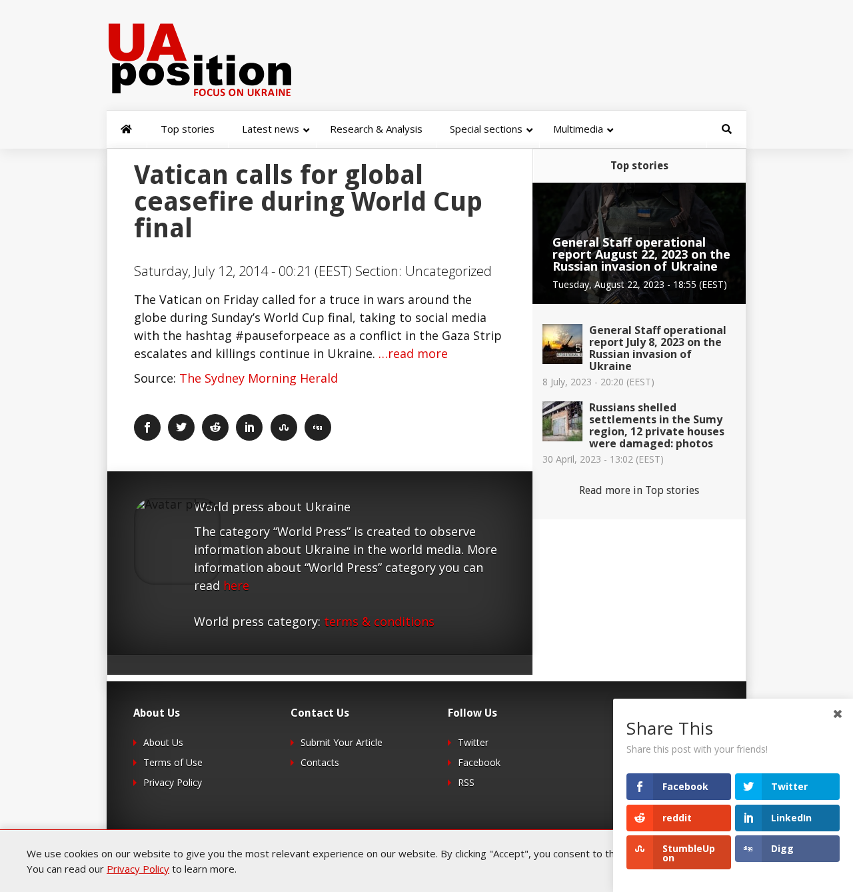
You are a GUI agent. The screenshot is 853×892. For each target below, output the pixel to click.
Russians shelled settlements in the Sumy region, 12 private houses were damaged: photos (656, 425)
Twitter (473, 742)
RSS (466, 782)
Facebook (479, 762)
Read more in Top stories (639, 490)
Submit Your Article (342, 742)
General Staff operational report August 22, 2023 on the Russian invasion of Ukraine (641, 254)
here (236, 585)
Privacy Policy (172, 782)
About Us (163, 742)
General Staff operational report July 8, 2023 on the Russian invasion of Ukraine (657, 348)
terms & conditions (379, 621)
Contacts (320, 762)
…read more (413, 353)
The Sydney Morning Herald (258, 378)
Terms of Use (173, 762)
